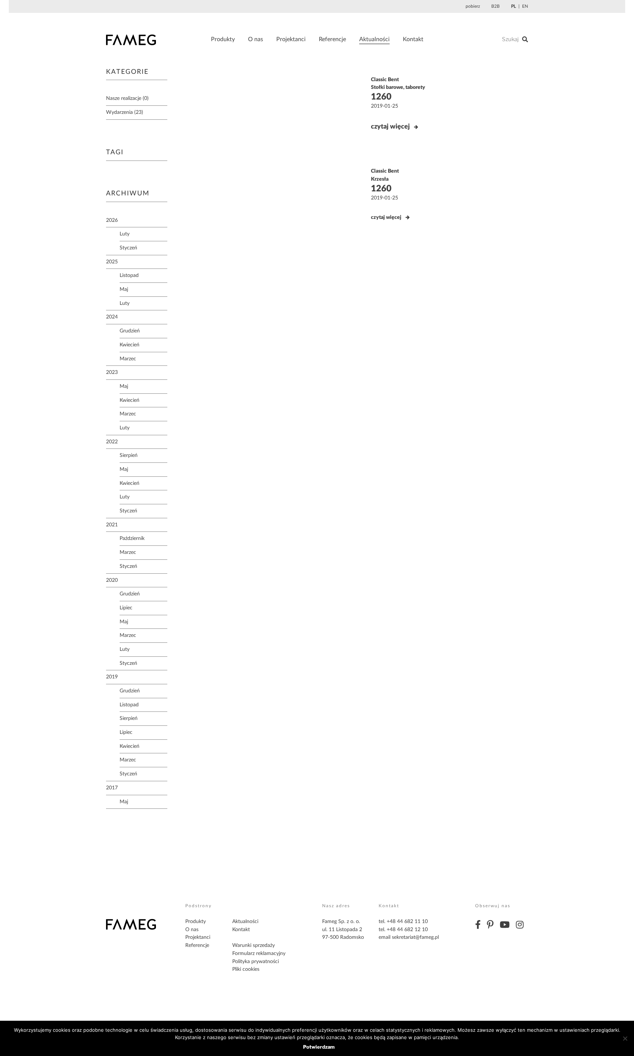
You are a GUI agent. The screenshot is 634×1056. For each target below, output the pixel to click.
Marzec (128, 358)
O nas (255, 39)
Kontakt (413, 39)
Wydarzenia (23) (124, 112)
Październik (132, 538)
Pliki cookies (245, 969)
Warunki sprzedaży (253, 945)
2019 (112, 677)
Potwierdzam (319, 1047)
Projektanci (291, 39)
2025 (112, 261)
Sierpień (129, 455)
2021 (112, 524)
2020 (112, 580)
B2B (495, 6)
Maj (124, 289)
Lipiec (126, 607)
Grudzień (130, 331)
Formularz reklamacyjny (258, 953)
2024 (112, 317)
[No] (624, 1038)
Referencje (332, 39)
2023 (112, 372)
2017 (112, 787)
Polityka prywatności (255, 961)
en (525, 6)
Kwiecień (129, 344)
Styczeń (128, 248)
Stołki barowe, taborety (398, 87)
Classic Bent (385, 79)
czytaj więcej (390, 126)
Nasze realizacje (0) (127, 98)
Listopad (129, 275)
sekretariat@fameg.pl (415, 937)
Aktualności (374, 39)
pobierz (473, 6)
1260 (381, 97)
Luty (125, 234)
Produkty (223, 39)
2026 (112, 220)
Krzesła (380, 179)
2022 (112, 441)
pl (513, 6)
